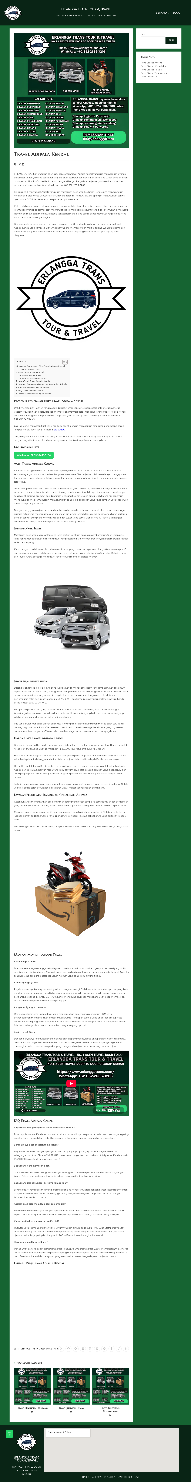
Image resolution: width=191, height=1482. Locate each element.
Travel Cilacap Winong (151, 63)
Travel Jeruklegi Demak (71, 1407)
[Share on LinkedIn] (83, 1349)
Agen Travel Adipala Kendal (31, 372)
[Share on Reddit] (104, 1349)
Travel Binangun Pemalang (33, 1407)
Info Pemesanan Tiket (30, 369)
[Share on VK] (97, 1349)
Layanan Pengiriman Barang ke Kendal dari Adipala (42, 384)
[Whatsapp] (9, 1434)
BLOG (176, 12)
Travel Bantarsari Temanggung (110, 1409)
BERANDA (162, 12)
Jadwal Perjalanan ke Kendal (34, 378)
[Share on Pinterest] (76, 1349)
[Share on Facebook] (68, 1349)
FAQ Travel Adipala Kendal (30, 390)
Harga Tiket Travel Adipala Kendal (34, 381)
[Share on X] (61, 1349)
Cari (143, 34)
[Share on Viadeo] (119, 1349)
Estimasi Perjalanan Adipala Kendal (34, 394)
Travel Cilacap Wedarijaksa (154, 66)
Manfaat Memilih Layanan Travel (33, 387)
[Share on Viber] (90, 1349)
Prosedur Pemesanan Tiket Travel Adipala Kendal (41, 366)
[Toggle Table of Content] (63, 362)
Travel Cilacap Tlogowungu (154, 73)
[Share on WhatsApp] (126, 1349)
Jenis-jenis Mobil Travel (31, 375)
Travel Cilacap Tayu (150, 76)
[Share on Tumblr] (111, 1349)
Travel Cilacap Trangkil (151, 70)
